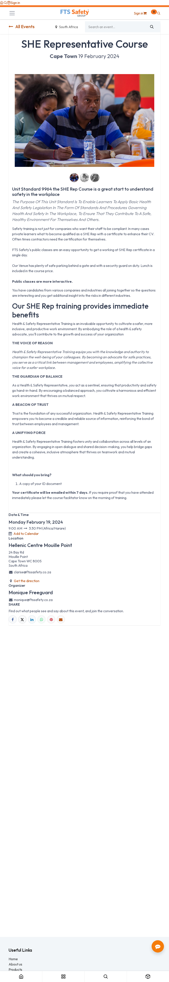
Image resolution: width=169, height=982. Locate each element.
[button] (5, 2)
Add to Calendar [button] (26, 533)
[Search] (151, 26)
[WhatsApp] (41, 619)
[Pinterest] (51, 619)
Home (13, 959)
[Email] (61, 619)
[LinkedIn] (32, 619)
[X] (22, 619)
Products (15, 969)
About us (15, 964)
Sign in (15, 2)
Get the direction (26, 581)
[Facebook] (13, 619)
